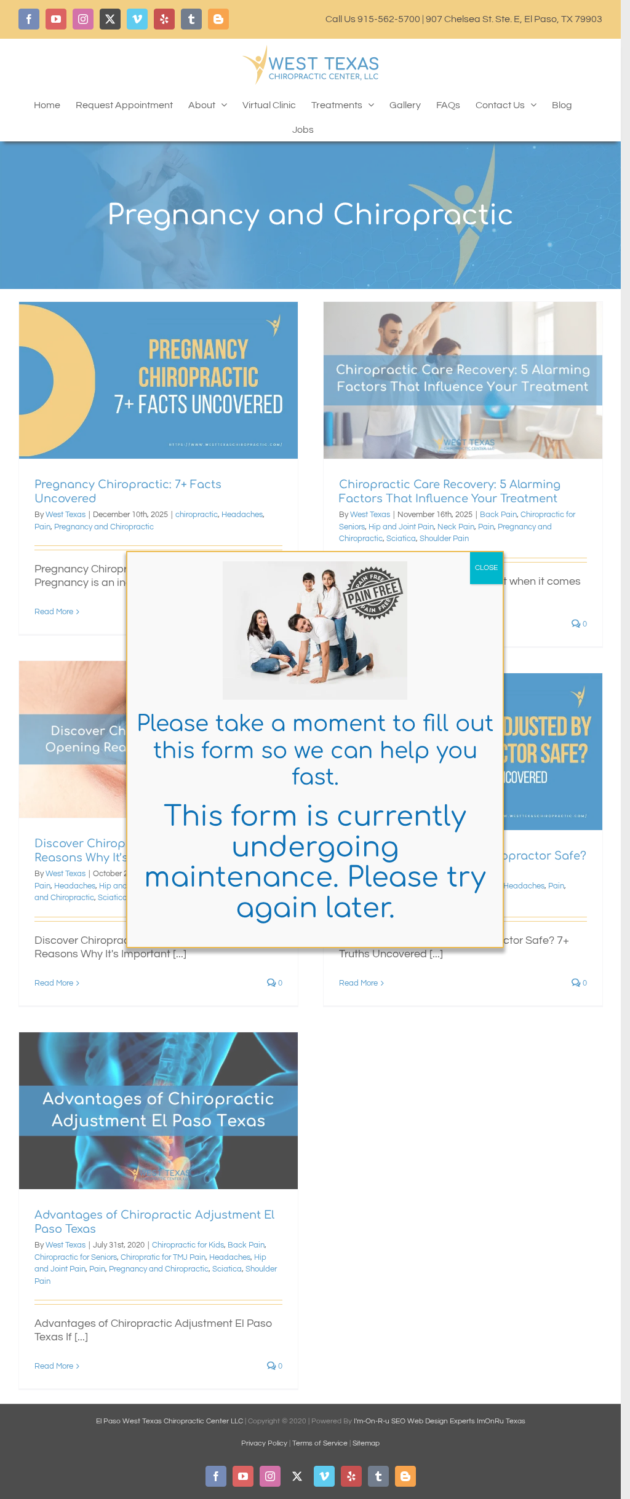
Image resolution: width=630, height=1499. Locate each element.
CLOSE (486, 568)
